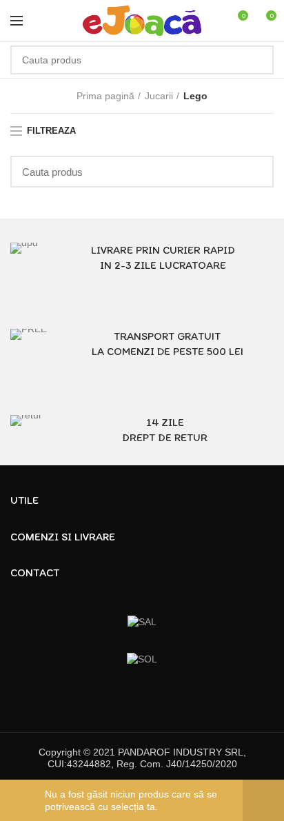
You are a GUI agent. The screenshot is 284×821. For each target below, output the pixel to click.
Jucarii (159, 95)
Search (255, 59)
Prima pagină (105, 95)
